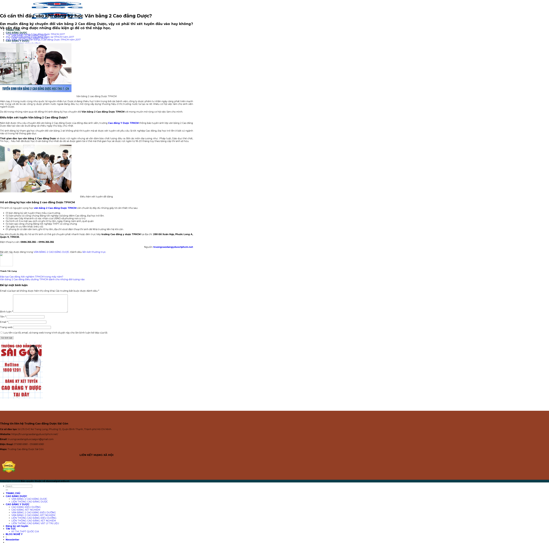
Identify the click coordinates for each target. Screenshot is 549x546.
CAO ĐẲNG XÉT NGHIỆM (25, 509)
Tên (3, 316)
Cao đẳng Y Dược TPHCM (123, 123)
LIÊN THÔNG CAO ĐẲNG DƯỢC (29, 501)
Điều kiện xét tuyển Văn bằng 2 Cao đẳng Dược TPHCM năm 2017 (43, 39)
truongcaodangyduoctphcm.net (173, 247)
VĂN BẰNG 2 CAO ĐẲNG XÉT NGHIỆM (33, 515)
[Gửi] (7, 489)
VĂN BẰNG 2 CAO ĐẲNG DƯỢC (51, 252)
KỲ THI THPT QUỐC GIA (25, 531)
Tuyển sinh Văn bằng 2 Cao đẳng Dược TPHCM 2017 (35, 34)
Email (4, 322)
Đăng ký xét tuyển (17, 526)
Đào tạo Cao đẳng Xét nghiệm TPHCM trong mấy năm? (31, 276)
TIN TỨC (11, 528)
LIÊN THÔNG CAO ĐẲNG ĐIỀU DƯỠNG (33, 518)
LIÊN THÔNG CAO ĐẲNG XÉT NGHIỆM (33, 520)
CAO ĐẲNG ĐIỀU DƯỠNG (26, 507)
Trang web (6, 327)
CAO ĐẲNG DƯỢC (16, 496)
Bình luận (6, 311)
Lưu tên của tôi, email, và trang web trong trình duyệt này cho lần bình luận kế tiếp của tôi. (55, 332)
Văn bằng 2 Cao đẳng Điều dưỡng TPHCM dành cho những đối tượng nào (42, 279)
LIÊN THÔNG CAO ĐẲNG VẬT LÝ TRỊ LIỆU (35, 523)
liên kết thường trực (94, 252)
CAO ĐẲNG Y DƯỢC (17, 504)
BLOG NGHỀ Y (14, 534)
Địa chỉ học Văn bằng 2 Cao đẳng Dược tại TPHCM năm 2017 (40, 37)
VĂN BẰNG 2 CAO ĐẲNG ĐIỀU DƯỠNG (33, 512)
